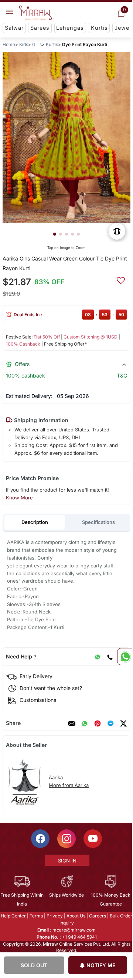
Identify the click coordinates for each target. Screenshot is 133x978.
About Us (75, 916)
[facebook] (110, 723)
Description (34, 522)
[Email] (71, 723)
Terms (35, 916)
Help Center (12, 916)
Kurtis (99, 28)
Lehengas (70, 28)
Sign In (67, 861)
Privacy (54, 916)
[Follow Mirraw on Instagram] (66, 838)
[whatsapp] (84, 723)
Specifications (98, 522)
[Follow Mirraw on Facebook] (40, 838)
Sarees (40, 28)
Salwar (14, 28)
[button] (54, 234)
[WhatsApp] (97, 656)
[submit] (121, 279)
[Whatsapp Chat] (124, 656)
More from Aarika (69, 785)
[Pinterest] (97, 723)
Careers (97, 916)
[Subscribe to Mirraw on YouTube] (92, 838)
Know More (19, 498)
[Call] (110, 656)
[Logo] (35, 13)
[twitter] (123, 723)
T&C (122, 375)
